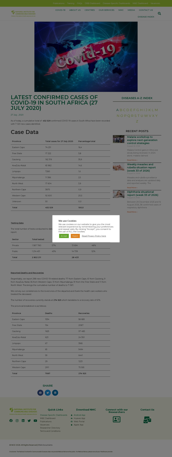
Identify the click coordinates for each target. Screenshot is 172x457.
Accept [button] (64, 236)
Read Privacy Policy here (94, 236)
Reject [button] (75, 236)
